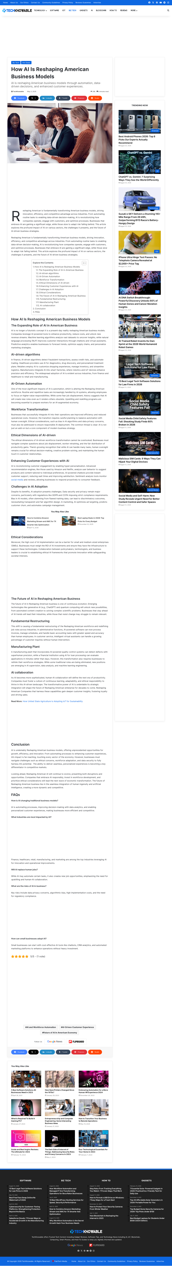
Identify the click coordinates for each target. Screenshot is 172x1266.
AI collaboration (47, 305)
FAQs (37, 312)
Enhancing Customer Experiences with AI (58, 286)
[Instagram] (93, 1250)
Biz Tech (72, 10)
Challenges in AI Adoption (51, 289)
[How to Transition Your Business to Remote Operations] (94, 1107)
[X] (81, 1250)
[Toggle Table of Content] (83, 263)
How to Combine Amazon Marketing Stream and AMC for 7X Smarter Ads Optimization (41, 521)
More (133, 10)
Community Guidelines (51, 3)
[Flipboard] (76, 1042)
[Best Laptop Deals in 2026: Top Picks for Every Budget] (69, 521)
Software (54, 10)
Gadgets (84, 10)
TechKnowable (18, 91)
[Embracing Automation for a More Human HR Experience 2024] (94, 1079)
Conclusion (40, 308)
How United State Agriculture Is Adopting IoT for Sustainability (53, 701)
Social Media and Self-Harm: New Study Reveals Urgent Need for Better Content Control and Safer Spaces (139, 498)
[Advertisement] (86, 35)
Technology (39, 10)
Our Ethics (24, 3)
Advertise (97, 3)
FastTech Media (60, 1261)
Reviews (123, 10)
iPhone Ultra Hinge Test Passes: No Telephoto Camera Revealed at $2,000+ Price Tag (138, 260)
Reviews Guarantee (83, 3)
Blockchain (101, 10)
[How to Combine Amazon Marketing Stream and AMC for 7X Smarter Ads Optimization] (18, 521)
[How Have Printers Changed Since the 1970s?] (60, 1079)
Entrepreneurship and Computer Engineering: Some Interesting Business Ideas (59, 1120)
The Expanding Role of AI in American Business (61, 270)
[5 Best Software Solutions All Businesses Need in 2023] (26, 1079)
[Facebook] (78, 1250)
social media (17, 479)
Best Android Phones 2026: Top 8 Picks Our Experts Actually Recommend (137, 139)
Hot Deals (26, 63)
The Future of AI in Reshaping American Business (62, 296)
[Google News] (55, 1041)
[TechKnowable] (17, 10)
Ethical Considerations (50, 292)
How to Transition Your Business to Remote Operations (93, 1119)
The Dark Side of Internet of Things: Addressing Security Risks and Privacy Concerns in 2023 (60, 1151)
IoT (63, 10)
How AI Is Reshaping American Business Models (57, 266)
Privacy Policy (67, 3)
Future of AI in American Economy (60, 1032)
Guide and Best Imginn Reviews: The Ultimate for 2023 (25, 1150)
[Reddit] (90, 1250)
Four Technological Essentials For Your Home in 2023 (93, 1150)
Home (5, 3)
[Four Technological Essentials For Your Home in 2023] (94, 1138)
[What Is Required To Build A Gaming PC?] (26, 1107)
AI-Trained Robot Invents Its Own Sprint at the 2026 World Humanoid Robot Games (138, 344)
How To (113, 10)
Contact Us (35, 3)
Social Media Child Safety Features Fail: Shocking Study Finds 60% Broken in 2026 (138, 421)
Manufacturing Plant (49, 302)
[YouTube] (87, 1250)
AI (92, 10)
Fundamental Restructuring (52, 299)
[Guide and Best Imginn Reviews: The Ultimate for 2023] (26, 1138)
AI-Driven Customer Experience (78, 1027)
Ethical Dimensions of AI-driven (54, 283)
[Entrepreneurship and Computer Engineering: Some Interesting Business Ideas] (60, 1107)
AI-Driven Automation (49, 276)
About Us (14, 3)
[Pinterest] (84, 1250)
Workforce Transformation (51, 279)
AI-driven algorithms (49, 273)
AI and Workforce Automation (41, 1027)
